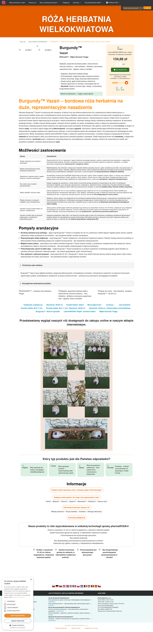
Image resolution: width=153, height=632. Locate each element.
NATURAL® (60, 611)
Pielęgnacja (66, 3)
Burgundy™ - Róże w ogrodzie (48, 311)
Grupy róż (22, 42)
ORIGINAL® (51, 602)
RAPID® (50, 615)
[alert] (17, 603)
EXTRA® (50, 605)
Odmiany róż (32, 3)
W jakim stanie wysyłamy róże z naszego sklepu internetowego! (76, 490)
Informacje (76, 3)
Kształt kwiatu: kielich (75, 305)
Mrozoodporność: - (95, 305)
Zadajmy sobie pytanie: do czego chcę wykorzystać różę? (76, 497)
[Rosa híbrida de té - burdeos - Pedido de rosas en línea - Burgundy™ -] (96, 586)
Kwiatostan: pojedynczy (33, 305)
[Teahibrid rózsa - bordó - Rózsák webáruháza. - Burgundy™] (89, 586)
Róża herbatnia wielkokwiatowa (38, 42)
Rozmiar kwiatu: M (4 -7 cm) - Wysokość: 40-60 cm (65, 308)
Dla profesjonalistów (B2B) (92, 3)
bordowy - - (110, 305)
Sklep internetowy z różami (17, 3)
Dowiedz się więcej (18, 597)
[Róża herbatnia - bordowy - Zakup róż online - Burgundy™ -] (78, 586)
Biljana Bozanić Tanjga (108, 311)
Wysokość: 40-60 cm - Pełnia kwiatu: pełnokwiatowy (109, 308)
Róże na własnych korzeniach (48, 3)
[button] (17, 625)
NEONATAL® (52, 620)
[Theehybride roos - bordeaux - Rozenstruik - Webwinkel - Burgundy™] (81, 586)
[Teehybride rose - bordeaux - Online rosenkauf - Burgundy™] (64, 586)
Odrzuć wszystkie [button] (17, 621)
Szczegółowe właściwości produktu (36, 283)
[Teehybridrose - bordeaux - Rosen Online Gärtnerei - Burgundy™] (57, 586)
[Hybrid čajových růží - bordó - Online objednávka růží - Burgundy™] (99, 586)
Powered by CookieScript (18, 627)
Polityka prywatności (61, 628)
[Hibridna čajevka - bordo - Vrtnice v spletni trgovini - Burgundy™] (60, 586)
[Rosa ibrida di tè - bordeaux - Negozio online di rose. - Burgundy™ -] (71, 586)
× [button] (31, 579)
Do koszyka (121, 70)
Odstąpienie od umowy (91, 628)
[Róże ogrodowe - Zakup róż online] (147, 7)
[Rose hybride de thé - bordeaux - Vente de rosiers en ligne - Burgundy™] (74, 586)
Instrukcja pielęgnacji (76, 517)
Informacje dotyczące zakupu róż (76, 507)
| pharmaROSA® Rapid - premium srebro (80, 311)
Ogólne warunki (75, 628)
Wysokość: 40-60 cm (54, 305)
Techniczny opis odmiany (32, 265)
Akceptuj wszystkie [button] (18, 615)
